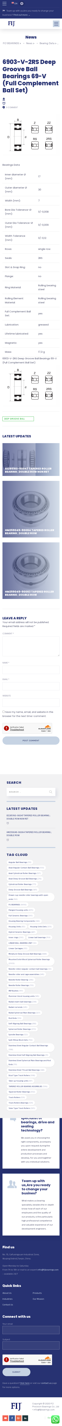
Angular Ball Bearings (20, 862)
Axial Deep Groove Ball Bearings (25, 879)
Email (5, 679)
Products (37, 1293)
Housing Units (17, 926)
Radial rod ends (18, 1007)
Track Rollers (17, 1097)
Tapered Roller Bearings (22, 1092)
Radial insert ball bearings (23, 1002)
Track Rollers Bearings (21, 1103)
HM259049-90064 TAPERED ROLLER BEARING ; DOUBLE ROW (29, 531)
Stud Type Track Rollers (22, 1075)
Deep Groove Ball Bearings (14, 419)
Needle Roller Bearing (21, 980)
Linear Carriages (18, 948)
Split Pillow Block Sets (21, 1040)
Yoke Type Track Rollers (22, 1108)
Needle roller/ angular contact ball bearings (30, 969)
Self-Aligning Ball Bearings (22, 1023)
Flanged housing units (21, 910)
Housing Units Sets (41, 926)
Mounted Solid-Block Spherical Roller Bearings (29, 961)
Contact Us (7, 1304)
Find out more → (22, 15)
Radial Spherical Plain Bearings (24, 1013)
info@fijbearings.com (48, 1269)
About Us (6, 1293)
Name (5, 662)
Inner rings (16, 937)
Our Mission (38, 1299)
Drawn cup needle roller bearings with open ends (28, 897)
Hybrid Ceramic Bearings (22, 932)
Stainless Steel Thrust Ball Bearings (26, 1070)
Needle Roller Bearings (21, 985)
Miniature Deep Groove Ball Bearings (28, 954)
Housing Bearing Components (24, 921)
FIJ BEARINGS (17, 904)
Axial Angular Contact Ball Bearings (26, 868)
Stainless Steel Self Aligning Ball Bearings (28, 1055)
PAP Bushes (16, 991)
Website (6, 695)
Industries (7, 1299)
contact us (46, 1383)
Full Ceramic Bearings (21, 915)
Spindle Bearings (18, 1034)
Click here (25, 1383)
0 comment (12, 107)
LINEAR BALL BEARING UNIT (22, 943)
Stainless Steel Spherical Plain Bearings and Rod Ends (30, 1062)
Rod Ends (15, 1018)
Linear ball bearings (39, 937)
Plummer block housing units (24, 996)
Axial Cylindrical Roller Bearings (25, 873)
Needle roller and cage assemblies (26, 974)
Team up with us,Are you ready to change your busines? (36, 1187)
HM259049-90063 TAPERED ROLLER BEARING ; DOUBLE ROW (29, 593)
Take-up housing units (20, 1081)
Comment (8, 633)
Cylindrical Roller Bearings (22, 884)
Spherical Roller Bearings (22, 1029)
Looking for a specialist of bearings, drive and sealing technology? (37, 1122)
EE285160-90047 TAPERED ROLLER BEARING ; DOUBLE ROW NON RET (28, 470)
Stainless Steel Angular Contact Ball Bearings (28, 1047)
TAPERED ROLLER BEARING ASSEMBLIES (28, 1086)
